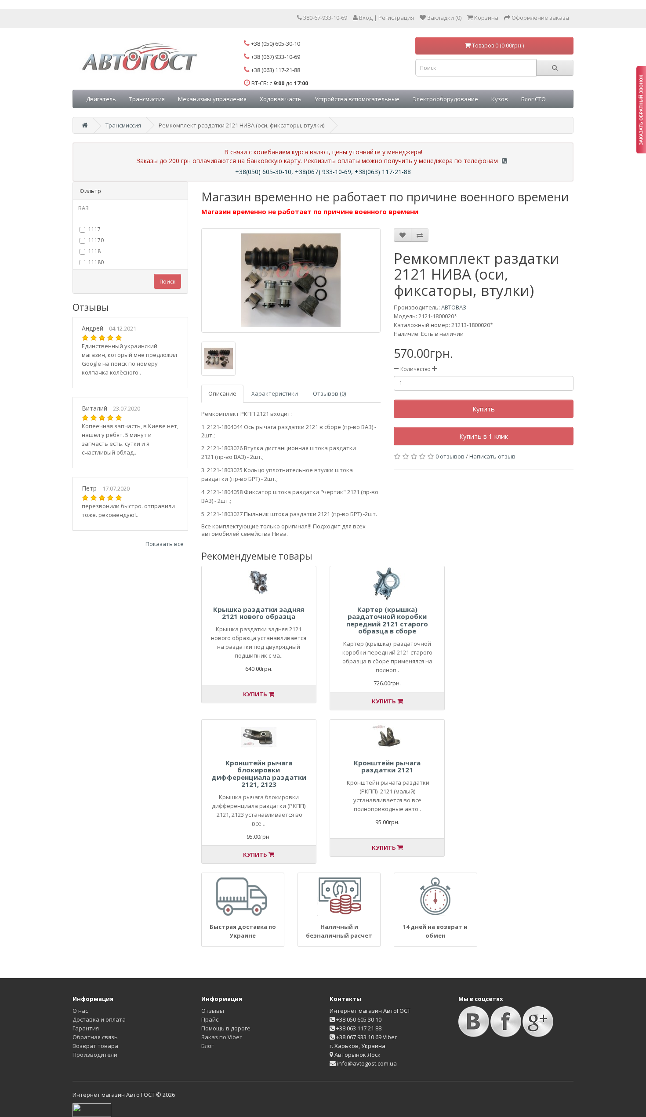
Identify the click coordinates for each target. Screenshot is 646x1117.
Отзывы (212, 1011)
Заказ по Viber (221, 1037)
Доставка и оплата (99, 1019)
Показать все (164, 544)
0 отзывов (450, 456)
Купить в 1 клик (483, 436)
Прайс (209, 1019)
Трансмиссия (147, 99)
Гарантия (86, 1028)
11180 (96, 262)
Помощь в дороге (225, 1028)
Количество (415, 369)
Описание (222, 393)
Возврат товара (95, 1046)
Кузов (499, 99)
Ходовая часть (280, 99)
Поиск (167, 281)
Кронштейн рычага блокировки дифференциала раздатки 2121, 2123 (258, 773)
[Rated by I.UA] (92, 1109)
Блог (207, 1046)
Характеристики (274, 393)
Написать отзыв (492, 456)
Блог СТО (533, 99)
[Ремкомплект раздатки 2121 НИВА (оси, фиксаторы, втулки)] (291, 280)
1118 (94, 251)
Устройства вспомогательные (357, 99)
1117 (94, 229)
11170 (96, 240)
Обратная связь (95, 1037)
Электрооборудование (445, 99)
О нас (80, 1011)
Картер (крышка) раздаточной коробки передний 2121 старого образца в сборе (387, 620)
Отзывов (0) (329, 393)
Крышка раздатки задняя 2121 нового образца (258, 613)
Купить (483, 408)
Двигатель (101, 99)
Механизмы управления (212, 99)
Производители (95, 1055)
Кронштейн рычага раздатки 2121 (387, 766)
